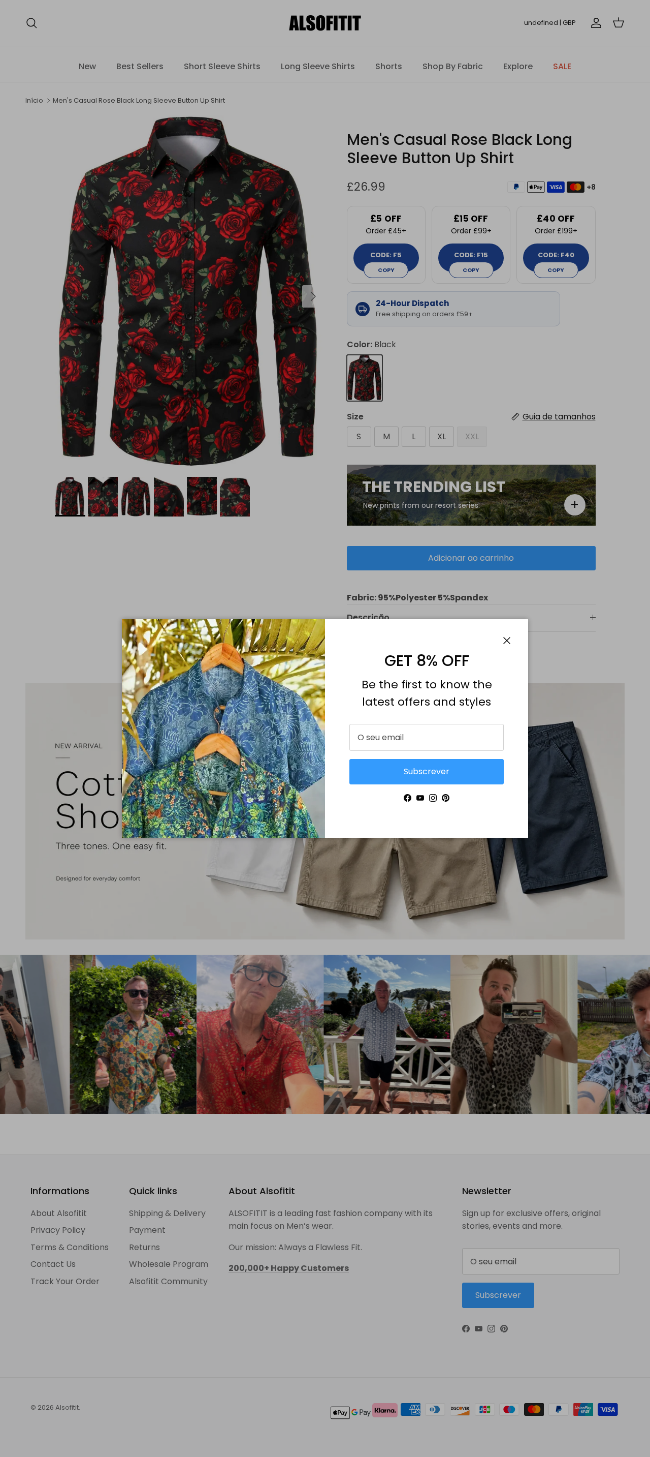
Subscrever (426, 771)
